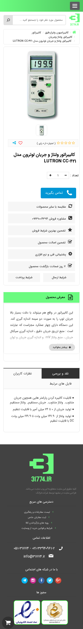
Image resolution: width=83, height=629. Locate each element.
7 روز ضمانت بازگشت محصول (47, 266)
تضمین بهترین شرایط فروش (49, 230)
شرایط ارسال (59, 277)
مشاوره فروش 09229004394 (49, 218)
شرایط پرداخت (24, 277)
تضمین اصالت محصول (52, 242)
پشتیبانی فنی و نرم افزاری (51, 254)
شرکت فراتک (42, 493)
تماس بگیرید (54, 192)
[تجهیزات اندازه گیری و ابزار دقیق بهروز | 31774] (74, 19)
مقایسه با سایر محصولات (52, 207)
